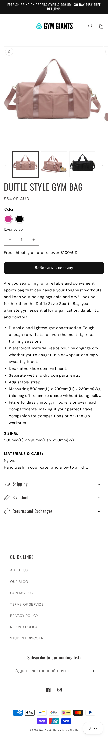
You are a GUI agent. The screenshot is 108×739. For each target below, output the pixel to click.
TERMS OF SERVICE (27, 604)
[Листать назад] (5, 165)
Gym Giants (45, 730)
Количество (13, 229)
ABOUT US (19, 570)
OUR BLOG (19, 581)
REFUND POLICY (24, 627)
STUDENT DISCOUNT (28, 638)
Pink (8, 219)
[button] (6, 26)
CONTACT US (21, 593)
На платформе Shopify (65, 730)
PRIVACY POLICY (24, 615)
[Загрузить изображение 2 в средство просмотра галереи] (54, 164)
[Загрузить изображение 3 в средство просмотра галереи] (82, 164)
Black (19, 219)
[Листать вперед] (102, 165)
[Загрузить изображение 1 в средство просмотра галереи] (25, 164)
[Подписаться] (92, 671)
